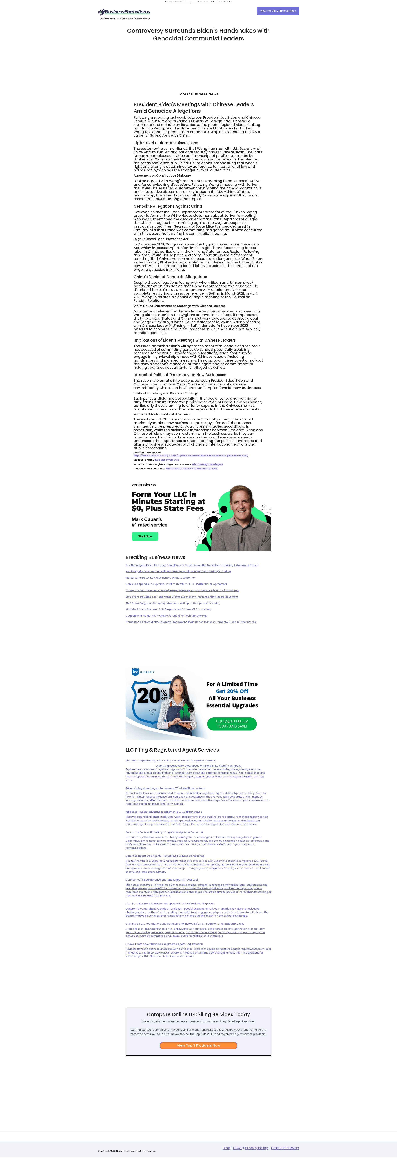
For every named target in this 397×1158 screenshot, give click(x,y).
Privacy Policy (256, 1148)
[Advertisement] (198, 65)
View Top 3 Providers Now (198, 1045)
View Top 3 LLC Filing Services (278, 11)
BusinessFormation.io (166, 460)
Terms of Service (285, 1148)
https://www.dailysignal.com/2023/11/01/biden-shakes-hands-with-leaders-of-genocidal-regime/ (191, 455)
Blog (226, 1148)
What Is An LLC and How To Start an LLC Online (192, 468)
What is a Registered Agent (207, 464)
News (237, 1148)
